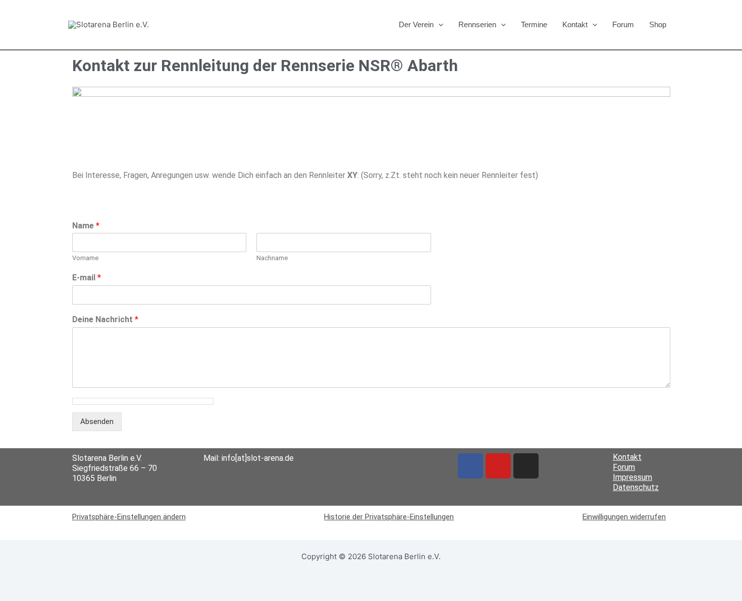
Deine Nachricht (105, 319)
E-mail (86, 277)
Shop (657, 24)
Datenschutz (636, 487)
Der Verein (416, 24)
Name (85, 225)
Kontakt (575, 24)
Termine (534, 24)
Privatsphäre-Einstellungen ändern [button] (129, 516)
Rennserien (477, 24)
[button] (438, 24)
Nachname (272, 258)
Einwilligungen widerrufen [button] (624, 516)
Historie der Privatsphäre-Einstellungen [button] (389, 516)
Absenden (97, 421)
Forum (623, 24)
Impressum (632, 477)
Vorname (85, 258)
